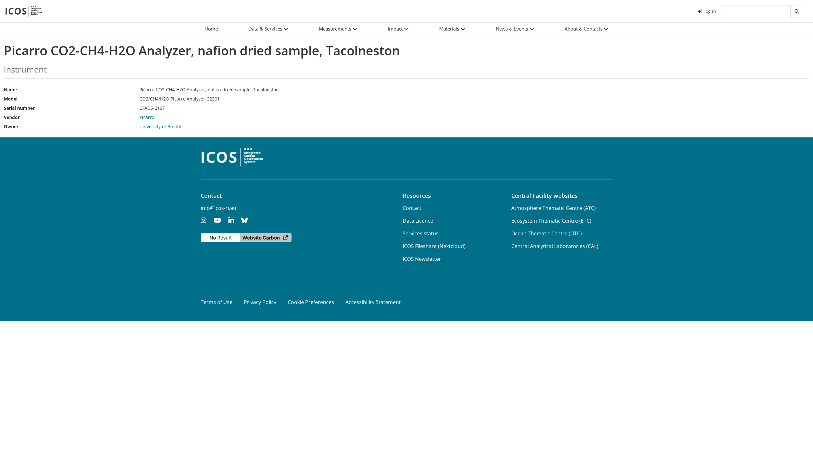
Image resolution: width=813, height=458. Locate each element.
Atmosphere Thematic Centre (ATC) (553, 208)
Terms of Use (216, 302)
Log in (709, 11)
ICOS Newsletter (422, 258)
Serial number (19, 108)
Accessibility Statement (373, 302)
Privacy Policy (260, 302)
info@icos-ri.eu (218, 208)
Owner (11, 126)
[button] (268, 29)
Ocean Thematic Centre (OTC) (546, 233)
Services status (421, 233)
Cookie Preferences (311, 302)
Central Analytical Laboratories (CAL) (554, 246)
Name (10, 90)
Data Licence (418, 220)
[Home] (24, 11)
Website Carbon (261, 238)
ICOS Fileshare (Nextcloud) (434, 246)
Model (10, 99)
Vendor (12, 117)
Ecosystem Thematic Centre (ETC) (551, 220)
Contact (412, 208)
